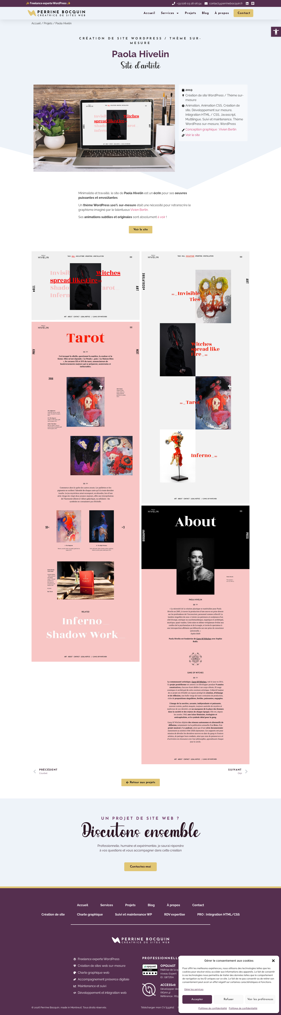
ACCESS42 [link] (167, 985)
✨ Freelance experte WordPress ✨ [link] (48, 3)
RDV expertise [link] (174, 914)
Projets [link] (190, 13)
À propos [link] (222, 13)
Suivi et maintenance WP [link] (133, 914)
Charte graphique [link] (90, 914)
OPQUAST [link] (167, 966)
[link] (276, 32)
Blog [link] (205, 13)
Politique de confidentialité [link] (212, 1008)
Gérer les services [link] (193, 989)
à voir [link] (161, 217)
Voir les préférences (260, 999)
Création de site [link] (53, 914)
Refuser (229, 999)
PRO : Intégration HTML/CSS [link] (218, 914)
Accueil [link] (149, 13)
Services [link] (167, 13)
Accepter (197, 999)
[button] (273, 961)
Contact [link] (198, 905)
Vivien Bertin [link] (139, 210)
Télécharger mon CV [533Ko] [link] (157, 1007)
